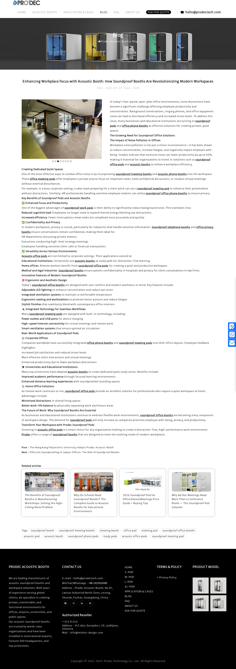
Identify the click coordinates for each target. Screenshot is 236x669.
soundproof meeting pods (45, 313)
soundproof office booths (48, 285)
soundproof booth (42, 530)
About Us (133, 12)
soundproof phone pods (83, 536)
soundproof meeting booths (134, 174)
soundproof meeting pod (153, 188)
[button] (53, 161)
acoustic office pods (50, 429)
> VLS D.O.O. (70, 621)
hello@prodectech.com (203, 12)
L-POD (129, 581)
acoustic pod (32, 536)
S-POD (129, 572)
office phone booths (135, 125)
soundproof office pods (93, 265)
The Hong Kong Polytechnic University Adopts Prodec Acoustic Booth (72, 447)
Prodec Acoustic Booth (115, 41)
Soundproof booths (71, 270)
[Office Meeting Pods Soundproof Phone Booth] (27, 4)
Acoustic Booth (44, 12)
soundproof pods (81, 420)
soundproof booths (65, 434)
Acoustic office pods (34, 256)
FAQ (116, 12)
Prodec (26, 434)
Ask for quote (158, 12)
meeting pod (149, 530)
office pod (130, 530)
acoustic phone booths (172, 174)
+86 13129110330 (97, 583)
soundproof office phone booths (166, 193)
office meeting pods (42, 178)
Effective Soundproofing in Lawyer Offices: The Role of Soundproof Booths (75, 452)
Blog (103, 12)
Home (22, 12)
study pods (110, 536)
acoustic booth (53, 536)
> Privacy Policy (167, 577)
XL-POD (130, 586)
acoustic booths (140, 164)
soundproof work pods (79, 207)
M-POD (129, 576)
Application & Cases (78, 12)
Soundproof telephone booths (171, 227)
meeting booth (109, 530)
